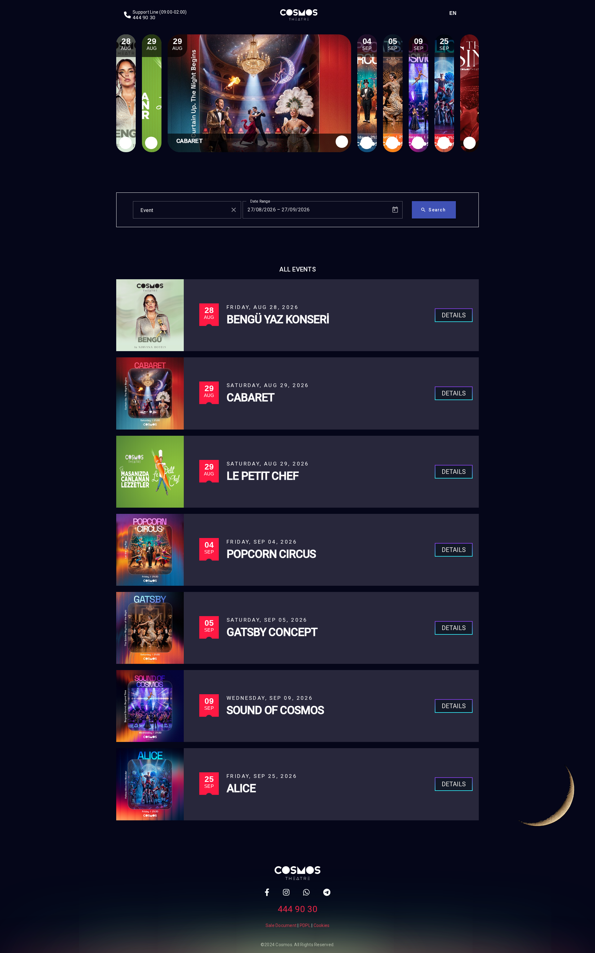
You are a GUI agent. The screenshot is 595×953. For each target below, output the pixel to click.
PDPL (305, 925)
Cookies (322, 925)
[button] (455, 13)
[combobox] (181, 210)
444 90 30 (297, 909)
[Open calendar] (395, 209)
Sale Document (281, 925)
